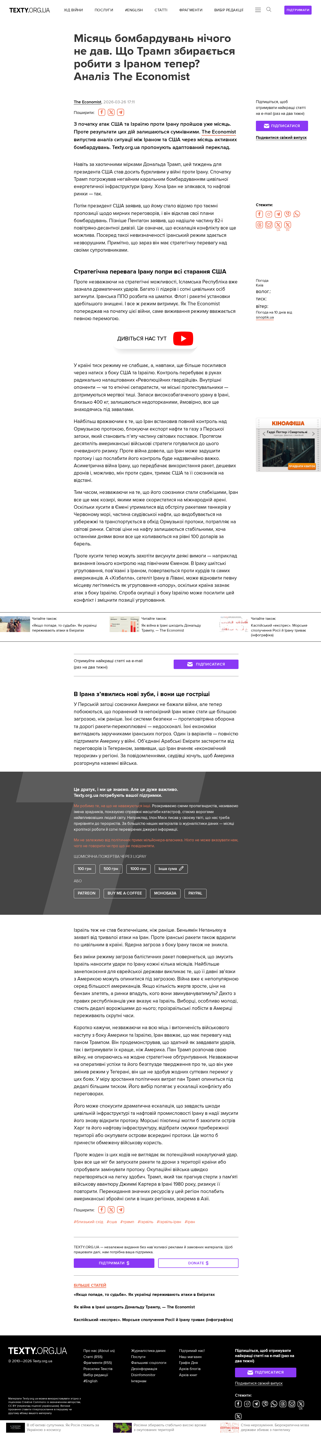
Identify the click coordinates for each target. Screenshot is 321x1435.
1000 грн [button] (138, 869)
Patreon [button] (86, 893)
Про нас (90, 1350)
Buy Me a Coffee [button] (125, 893)
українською (50, 1406)
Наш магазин (190, 1356)
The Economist (87, 102)
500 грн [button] (111, 869)
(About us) (106, 1350)
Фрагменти (92, 1362)
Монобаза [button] (165, 893)
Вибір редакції (95, 1375)
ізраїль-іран (170, 1221)
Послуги (138, 1356)
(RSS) (98, 1356)
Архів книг (188, 1375)
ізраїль (146, 1221)
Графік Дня (188, 1362)
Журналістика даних (148, 1350)
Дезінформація (144, 1368)
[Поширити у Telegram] (120, 112)
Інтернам (138, 1381)
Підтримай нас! (192, 1350)
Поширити (84, 112)
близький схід (89, 1221)
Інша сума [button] (168, 869)
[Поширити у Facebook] (101, 112)
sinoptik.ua (265, 317)
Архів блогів (190, 1368)
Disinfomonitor (143, 1375)
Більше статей (90, 1285)
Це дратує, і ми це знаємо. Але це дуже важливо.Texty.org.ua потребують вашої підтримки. (126, 792)
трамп (128, 1221)
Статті (88, 1356)
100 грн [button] (84, 869)
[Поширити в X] (111, 112)
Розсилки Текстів (98, 1368)
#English (90, 1381)
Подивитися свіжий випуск (281, 137)
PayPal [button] (195, 893)
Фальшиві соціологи (148, 1362)
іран (191, 1221)
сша (113, 1221)
